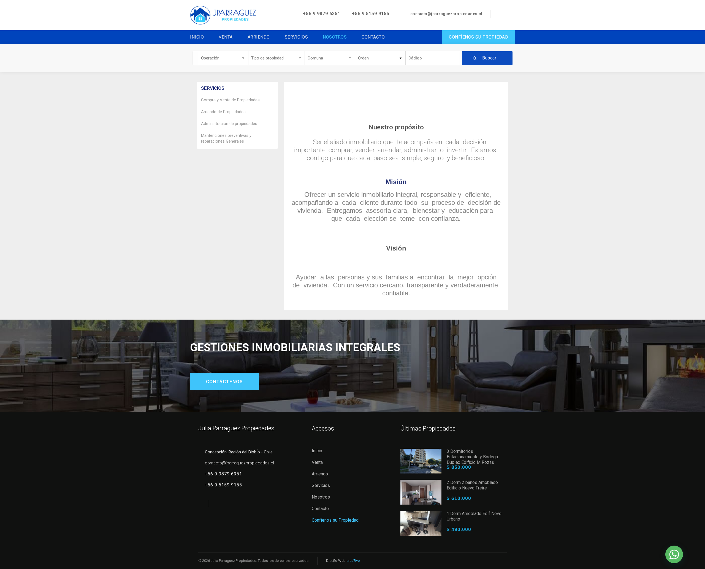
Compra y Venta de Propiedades (230, 99)
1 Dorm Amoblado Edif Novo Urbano (474, 516)
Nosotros (335, 37)
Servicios (296, 37)
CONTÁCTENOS (224, 381)
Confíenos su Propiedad (335, 520)
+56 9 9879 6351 (321, 13)
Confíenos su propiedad (478, 37)
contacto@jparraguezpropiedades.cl (446, 14)
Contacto (373, 37)
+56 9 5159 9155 (370, 13)
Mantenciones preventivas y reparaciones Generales (226, 138)
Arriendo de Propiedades (223, 111)
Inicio (197, 37)
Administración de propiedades (229, 123)
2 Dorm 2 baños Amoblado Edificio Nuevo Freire (472, 485)
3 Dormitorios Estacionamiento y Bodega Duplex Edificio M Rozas (472, 457)
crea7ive (353, 561)
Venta (226, 37)
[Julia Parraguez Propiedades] (223, 14)
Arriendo (259, 37)
